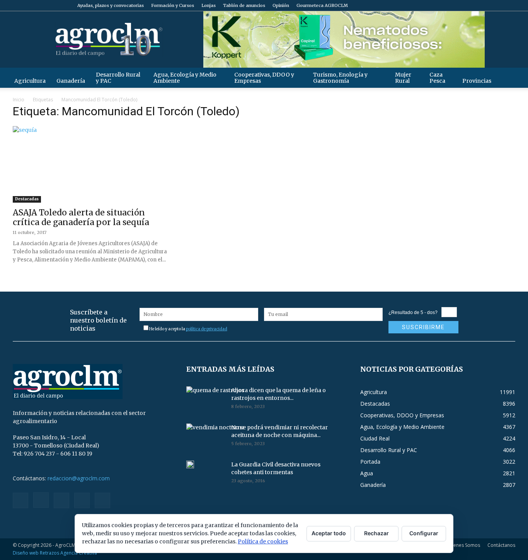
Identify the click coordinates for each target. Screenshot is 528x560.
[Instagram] (471, 5)
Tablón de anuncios (244, 5)
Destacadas (27, 198)
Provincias (476, 80)
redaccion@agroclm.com (79, 478)
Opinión (281, 5)
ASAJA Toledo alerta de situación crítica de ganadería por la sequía (81, 217)
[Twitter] (496, 5)
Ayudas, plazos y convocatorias (110, 5)
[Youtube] (509, 5)
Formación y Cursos (172, 5)
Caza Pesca (437, 77)
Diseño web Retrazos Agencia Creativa (55, 553)
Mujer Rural (403, 77)
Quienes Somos (463, 545)
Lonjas (208, 5)
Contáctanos (501, 545)
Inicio (18, 99)
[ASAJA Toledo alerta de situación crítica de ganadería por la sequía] (90, 164)
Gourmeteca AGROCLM (322, 5)
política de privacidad (206, 328)
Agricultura (30, 80)
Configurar (423, 533)
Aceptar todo (329, 533)
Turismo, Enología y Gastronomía (340, 77)
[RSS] (484, 5)
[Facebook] (458, 5)
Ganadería (70, 80)
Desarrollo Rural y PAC (118, 77)
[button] (506, 77)
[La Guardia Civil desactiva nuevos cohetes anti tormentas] (190, 464)
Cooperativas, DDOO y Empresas (264, 77)
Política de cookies (263, 541)
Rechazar (376, 533)
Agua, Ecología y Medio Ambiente (184, 77)
